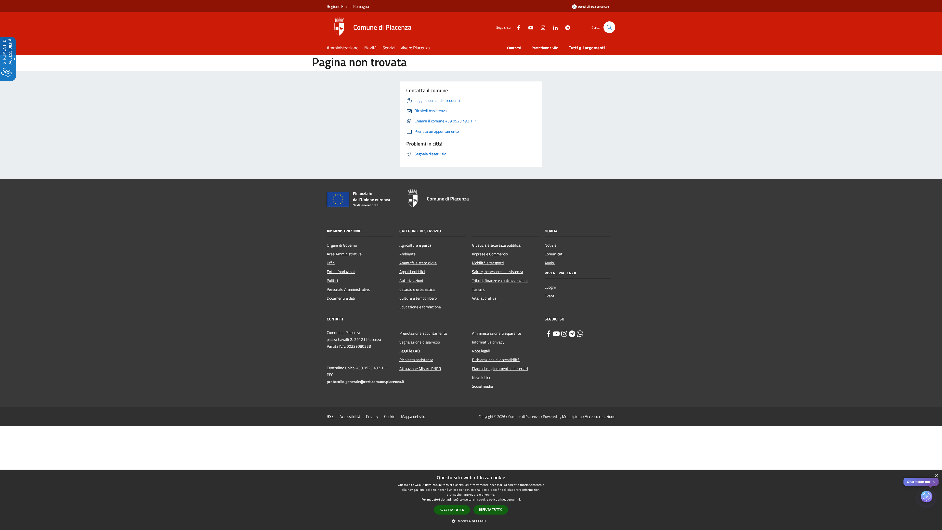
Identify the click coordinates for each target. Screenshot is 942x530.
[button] (609, 27)
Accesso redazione (600, 416)
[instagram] (564, 334)
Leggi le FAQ (409, 351)
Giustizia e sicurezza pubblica (496, 245)
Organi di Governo (342, 245)
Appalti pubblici (412, 272)
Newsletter (481, 377)
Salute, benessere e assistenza (497, 272)
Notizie (550, 245)
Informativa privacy (488, 342)
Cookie (389, 416)
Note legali (481, 351)
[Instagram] (541, 27)
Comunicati (554, 254)
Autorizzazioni (411, 280)
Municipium (572, 416)
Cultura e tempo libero (418, 298)
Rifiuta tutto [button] (490, 509)
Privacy (372, 416)
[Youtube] (529, 27)
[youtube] (556, 334)
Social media (482, 386)
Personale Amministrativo (348, 289)
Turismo (478, 289)
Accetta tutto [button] (452, 510)
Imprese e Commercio (490, 254)
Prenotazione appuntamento (423, 333)
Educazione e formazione (420, 307)
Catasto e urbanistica (417, 289)
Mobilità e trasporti (488, 263)
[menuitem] (345, 48)
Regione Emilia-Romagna (348, 6)
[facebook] (548, 334)
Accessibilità (350, 416)
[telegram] (572, 334)
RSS (330, 416)
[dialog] (471, 500)
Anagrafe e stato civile (418, 263)
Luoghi (550, 287)
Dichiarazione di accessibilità (496, 360)
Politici (332, 280)
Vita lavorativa (484, 298)
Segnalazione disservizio (419, 342)
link (518, 499)
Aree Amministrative (344, 254)
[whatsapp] (580, 334)
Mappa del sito (413, 416)
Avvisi (550, 263)
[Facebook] (517, 27)
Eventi (550, 296)
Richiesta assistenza (416, 360)
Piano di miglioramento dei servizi (500, 368)
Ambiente (407, 254)
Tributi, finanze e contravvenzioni (500, 280)
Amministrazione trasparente (496, 333)
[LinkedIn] (553, 27)
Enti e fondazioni (341, 272)
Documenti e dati (341, 298)
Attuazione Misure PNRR (420, 368)
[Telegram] (566, 27)
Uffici (331, 263)
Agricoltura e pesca (415, 245)
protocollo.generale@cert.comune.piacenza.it (365, 381)
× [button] (936, 475)
